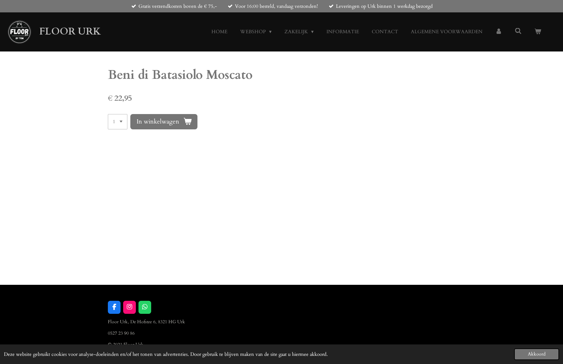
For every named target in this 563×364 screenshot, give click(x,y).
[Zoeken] (518, 31)
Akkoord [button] (536, 354)
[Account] (498, 31)
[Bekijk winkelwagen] (537, 31)
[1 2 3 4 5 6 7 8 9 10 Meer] (117, 121)
